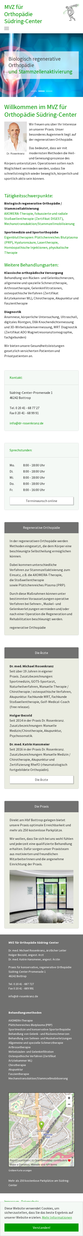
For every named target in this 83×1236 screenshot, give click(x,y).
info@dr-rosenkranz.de (26, 423)
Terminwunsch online (41, 501)
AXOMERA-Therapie (18, 213)
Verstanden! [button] (41, 1227)
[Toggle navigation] (6, 28)
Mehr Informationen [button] (57, 1217)
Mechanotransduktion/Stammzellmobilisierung (39, 224)
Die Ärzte (41, 779)
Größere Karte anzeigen (20, 1170)
